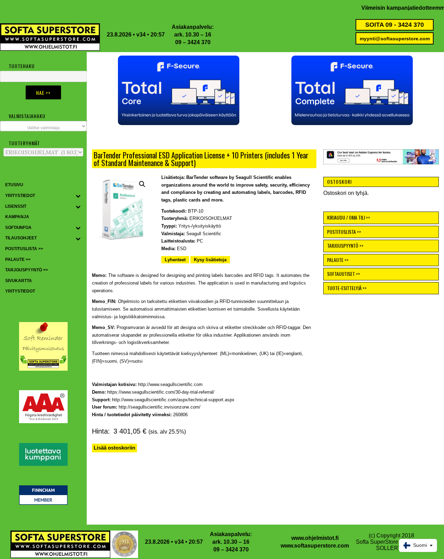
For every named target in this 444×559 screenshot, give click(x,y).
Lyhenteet (175, 259)
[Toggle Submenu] (78, 196)
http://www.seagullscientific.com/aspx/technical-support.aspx (173, 399)
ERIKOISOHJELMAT (210, 218)
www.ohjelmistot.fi (315, 538)
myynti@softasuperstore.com (395, 38)
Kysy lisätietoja (210, 259)
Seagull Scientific (203, 233)
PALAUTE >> (338, 259)
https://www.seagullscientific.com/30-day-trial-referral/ (160, 392)
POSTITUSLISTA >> (344, 231)
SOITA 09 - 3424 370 (394, 24)
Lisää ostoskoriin (114, 448)
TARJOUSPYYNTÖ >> (345, 245)
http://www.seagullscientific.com (170, 384)
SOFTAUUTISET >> (343, 273)
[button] (178, 90)
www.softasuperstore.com (315, 546)
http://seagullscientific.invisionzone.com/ (159, 407)
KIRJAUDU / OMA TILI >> (348, 217)
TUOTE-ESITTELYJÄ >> (347, 287)
